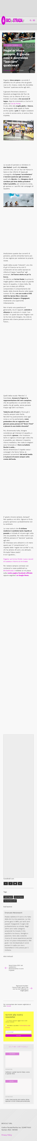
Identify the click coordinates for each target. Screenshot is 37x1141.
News (9, 45)
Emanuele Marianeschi (13, 913)
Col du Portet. (16, 103)
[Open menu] (33, 20)
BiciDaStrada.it (9, 570)
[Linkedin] (20, 883)
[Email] (15, 883)
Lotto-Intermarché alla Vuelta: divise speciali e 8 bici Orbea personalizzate (17, 1100)
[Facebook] (10, 883)
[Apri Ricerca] (30, 20)
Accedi (9, 1006)
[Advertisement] (18, 154)
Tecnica (15, 45)
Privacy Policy (7, 1135)
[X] (6, 883)
